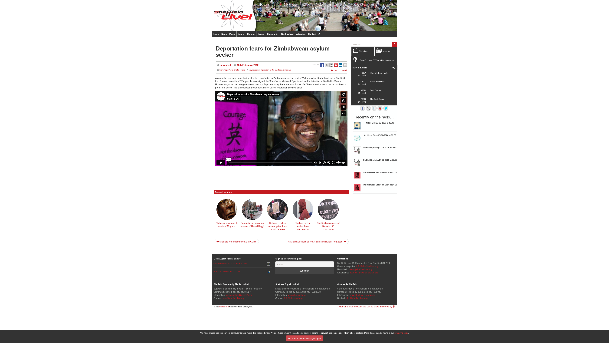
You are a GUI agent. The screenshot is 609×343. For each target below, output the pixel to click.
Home (216, 34)
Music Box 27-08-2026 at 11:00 (226, 271)
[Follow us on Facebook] (362, 108)
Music (232, 34)
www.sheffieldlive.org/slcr (362, 294)
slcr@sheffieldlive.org (357, 298)
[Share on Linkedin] (340, 65)
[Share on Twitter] (327, 65)
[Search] (394, 44)
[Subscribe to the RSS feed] (319, 34)
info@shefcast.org (293, 298)
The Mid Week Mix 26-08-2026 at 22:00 (380, 172)
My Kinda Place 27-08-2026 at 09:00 (380, 135)
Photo (231, 70)
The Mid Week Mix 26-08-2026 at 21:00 (380, 184)
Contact (312, 34)
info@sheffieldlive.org (367, 266)
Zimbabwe (287, 70)
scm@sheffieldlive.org (234, 298)
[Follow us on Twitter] (368, 108)
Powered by (386, 306)
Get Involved (287, 34)
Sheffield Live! (224, 307)
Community (272, 34)
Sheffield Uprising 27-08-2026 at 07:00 (380, 159)
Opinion (251, 34)
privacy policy (401, 333)
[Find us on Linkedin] (374, 108)
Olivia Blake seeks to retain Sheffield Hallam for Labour (316, 241)
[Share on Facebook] (322, 65)
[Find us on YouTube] (380, 108)
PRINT (335, 70)
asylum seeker (254, 70)
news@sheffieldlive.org (360, 269)
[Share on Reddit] (331, 65)
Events (261, 34)
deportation (265, 70)
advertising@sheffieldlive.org (364, 272)
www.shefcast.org (297, 294)
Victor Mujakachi (276, 70)
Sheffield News (239, 70)
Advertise (300, 34)
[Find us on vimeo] (385, 108)
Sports (241, 34)
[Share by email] (345, 65)
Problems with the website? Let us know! (359, 306)
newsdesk (225, 65)
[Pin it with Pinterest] (336, 65)
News (224, 34)
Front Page (223, 70)
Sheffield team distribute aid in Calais (237, 241)
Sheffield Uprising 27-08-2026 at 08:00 (380, 147)
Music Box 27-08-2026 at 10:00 (380, 122)
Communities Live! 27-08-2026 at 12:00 (230, 263)
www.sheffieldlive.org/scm (239, 294)
